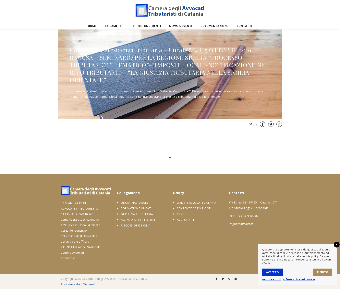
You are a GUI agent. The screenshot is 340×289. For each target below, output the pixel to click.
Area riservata (70, 284)
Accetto (272, 272)
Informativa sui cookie (299, 279)
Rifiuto (322, 272)
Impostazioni (271, 279)
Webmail (89, 284)
